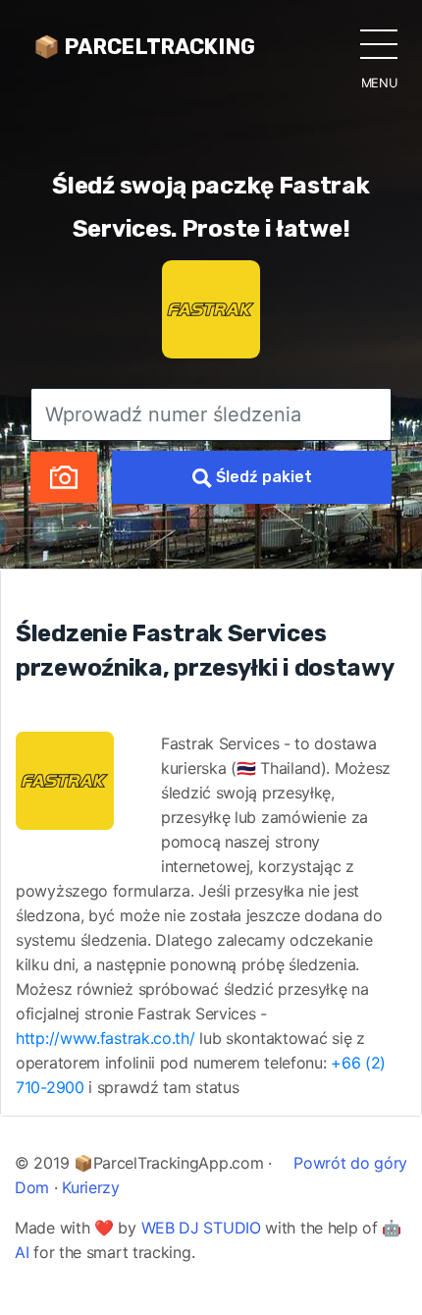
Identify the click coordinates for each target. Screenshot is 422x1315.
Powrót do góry (350, 1163)
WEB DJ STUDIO (201, 1227)
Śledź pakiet (262, 476)
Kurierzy (91, 1187)
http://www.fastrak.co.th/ (105, 1038)
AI (21, 1252)
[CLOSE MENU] (378, 43)
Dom (32, 1187)
